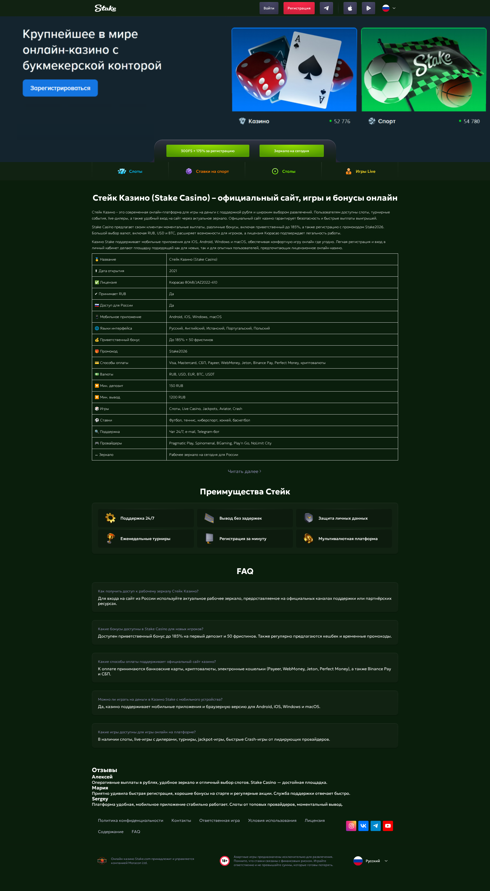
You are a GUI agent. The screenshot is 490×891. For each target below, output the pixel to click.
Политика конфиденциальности (130, 820)
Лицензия (315, 820)
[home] (105, 8)
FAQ (136, 831)
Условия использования (272, 820)
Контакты (181, 820)
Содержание (111, 831)
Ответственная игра (219, 820)
